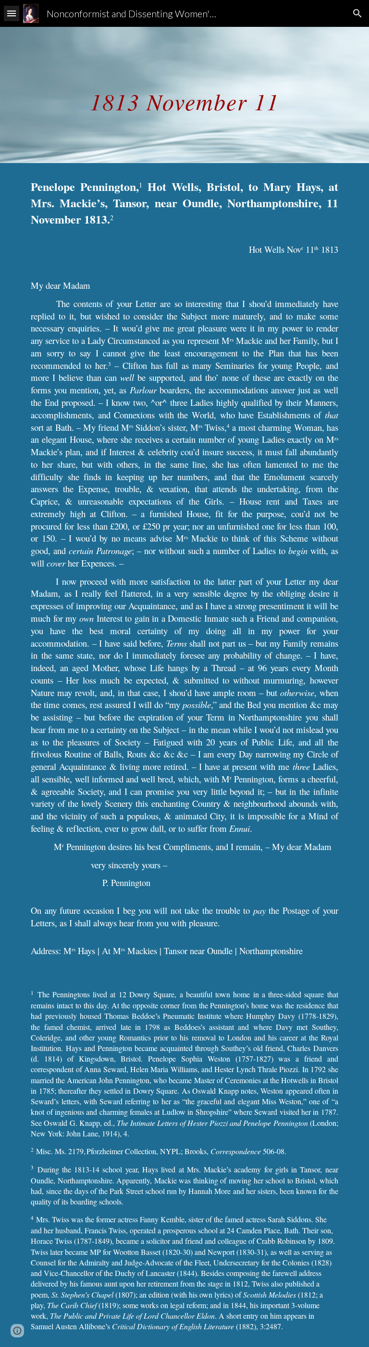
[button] (11, 13)
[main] (184, 95)
